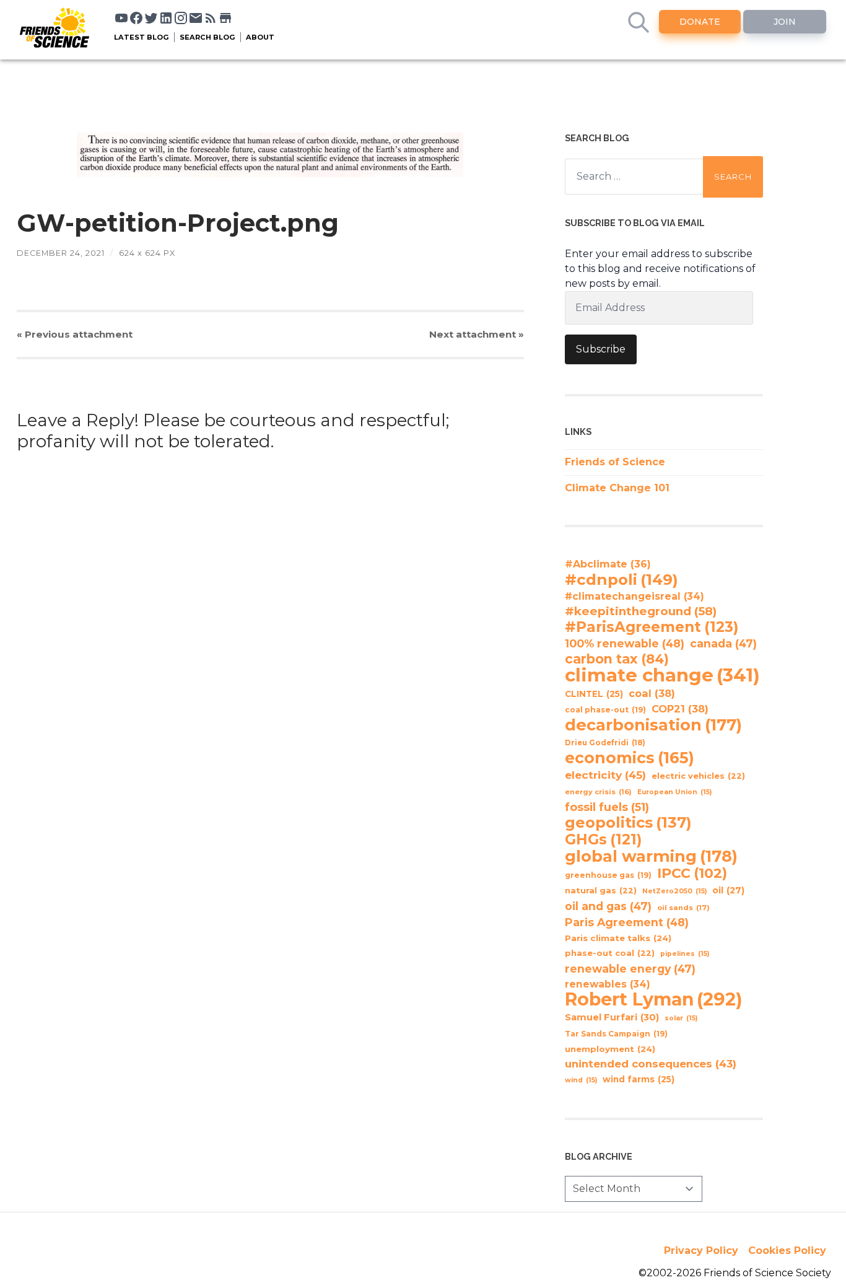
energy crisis (598, 791)
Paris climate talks (618, 938)
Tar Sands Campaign (616, 1033)
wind (581, 1080)
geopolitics (628, 822)
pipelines (684, 954)
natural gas (601, 890)
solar (681, 1018)
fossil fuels (607, 807)
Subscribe (601, 349)
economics (629, 757)
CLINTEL (594, 694)
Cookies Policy (787, 1250)
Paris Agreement (627, 922)
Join (785, 21)
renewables (607, 984)
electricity (605, 774)
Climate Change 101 (617, 488)
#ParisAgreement (651, 627)
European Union (674, 792)
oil (728, 890)
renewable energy (630, 968)
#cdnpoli (621, 579)
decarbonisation (653, 724)
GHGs (603, 839)
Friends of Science (615, 462)
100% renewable (624, 643)
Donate (699, 21)
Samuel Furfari (612, 1017)
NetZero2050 (674, 891)
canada (723, 643)
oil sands (683, 907)
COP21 (680, 709)
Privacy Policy (701, 1250)
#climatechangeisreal (634, 596)
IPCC (692, 873)
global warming (651, 856)
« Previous (75, 334)
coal (652, 693)
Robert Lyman (654, 999)
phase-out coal (610, 953)
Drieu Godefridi (605, 742)
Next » (476, 334)
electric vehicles (698, 776)
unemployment (610, 1049)
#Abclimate (608, 564)
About (260, 37)
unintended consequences (650, 1064)
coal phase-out (605, 709)
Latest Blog (141, 37)
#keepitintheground (641, 611)
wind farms (638, 1079)
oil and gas (608, 906)
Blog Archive (598, 1156)
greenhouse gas (608, 875)
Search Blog (207, 37)
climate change (662, 675)
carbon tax (617, 659)
